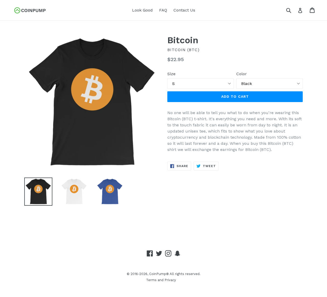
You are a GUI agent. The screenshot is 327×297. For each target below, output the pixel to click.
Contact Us (184, 10)
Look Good (142, 10)
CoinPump (157, 274)
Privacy (170, 280)
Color (241, 73)
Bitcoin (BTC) (183, 49)
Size (171, 73)
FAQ (163, 10)
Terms (151, 280)
